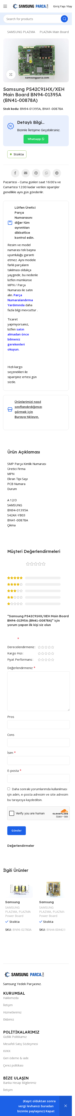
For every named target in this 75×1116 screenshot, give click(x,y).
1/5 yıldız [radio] (39, 647)
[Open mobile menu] (5, 6)
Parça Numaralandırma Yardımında (20, 300)
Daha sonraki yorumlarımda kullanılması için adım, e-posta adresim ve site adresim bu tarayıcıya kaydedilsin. (37, 794)
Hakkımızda (11, 998)
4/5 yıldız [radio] (49, 647)
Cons (10, 735)
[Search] (64, 18)
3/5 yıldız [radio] (46, 647)
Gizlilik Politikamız (15, 1037)
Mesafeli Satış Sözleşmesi (20, 1044)
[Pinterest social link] (36, 173)
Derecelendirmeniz (20, 647)
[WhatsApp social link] (46, 173)
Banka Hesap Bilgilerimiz (19, 1083)
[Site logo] (30, 6)
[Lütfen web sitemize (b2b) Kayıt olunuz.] (65, 1106)
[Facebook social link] (15, 173)
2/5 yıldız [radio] (42, 647)
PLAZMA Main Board (54, 32)
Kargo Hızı (14, 653)
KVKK (6, 1051)
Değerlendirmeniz (21, 667)
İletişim (8, 1005)
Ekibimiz (8, 1019)
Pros (10, 717)
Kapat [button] (50, 1111)
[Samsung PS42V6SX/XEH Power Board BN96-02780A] (19, 889)
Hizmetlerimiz (12, 1012)
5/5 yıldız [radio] (52, 647)
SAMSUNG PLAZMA (21, 32)
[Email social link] (25, 173)
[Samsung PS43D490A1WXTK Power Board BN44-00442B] (53, 889)
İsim (11, 752)
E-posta (14, 770)
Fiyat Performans (19, 659)
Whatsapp (34, 139)
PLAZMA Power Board (18, 914)
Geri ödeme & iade (16, 1058)
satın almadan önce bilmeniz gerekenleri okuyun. (18, 339)
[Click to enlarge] (11, 74)
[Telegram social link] (57, 173)
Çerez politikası (13, 1065)
